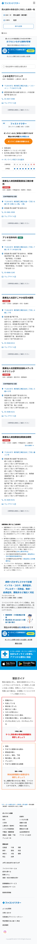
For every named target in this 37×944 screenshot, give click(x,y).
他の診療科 (28, 445)
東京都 (19, 804)
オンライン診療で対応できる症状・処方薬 (18, 56)
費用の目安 (18, 643)
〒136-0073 (19, 248)
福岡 (19, 854)
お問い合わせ (6, 913)
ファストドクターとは (9, 868)
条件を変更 (18, 26)
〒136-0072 (19, 86)
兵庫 (12, 857)
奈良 (19, 850)
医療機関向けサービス (9, 883)
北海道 (4, 847)
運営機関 (5, 925)
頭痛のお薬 (23, 823)
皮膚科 (22, 816)
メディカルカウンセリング (11, 863)
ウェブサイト (9, 103)
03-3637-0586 (9, 99)
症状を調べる (6, 871)
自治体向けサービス (8, 887)
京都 (19, 847)
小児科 (4, 823)
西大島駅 (25, 804)
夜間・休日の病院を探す (10, 878)
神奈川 (4, 854)
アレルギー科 (6, 838)
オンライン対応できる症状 (14, 159)
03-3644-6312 (9, 343)
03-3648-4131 (9, 411)
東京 (3, 850)
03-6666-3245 (9, 272)
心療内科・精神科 (8, 826)
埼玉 (3, 857)
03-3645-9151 (9, 500)
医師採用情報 (6, 892)
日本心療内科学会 (22, 551)
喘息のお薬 (23, 826)
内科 (3, 820)
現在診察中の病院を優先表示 (16, 67)
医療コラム (6, 875)
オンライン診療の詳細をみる (18, 141)
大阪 (12, 854)
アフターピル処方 (25, 835)
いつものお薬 (24, 820)
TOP (3, 804)
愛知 (12, 850)
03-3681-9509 (9, 212)
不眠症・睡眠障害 (8, 832)
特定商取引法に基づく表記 (11, 921)
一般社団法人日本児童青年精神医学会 (20, 555)
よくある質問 (6, 909)
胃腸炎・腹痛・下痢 (8, 835)
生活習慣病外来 (25, 832)
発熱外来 (5, 816)
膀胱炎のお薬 (24, 829)
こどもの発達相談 (8, 829)
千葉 (12, 847)
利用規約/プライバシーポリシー (12, 917)
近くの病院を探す (11, 804)
